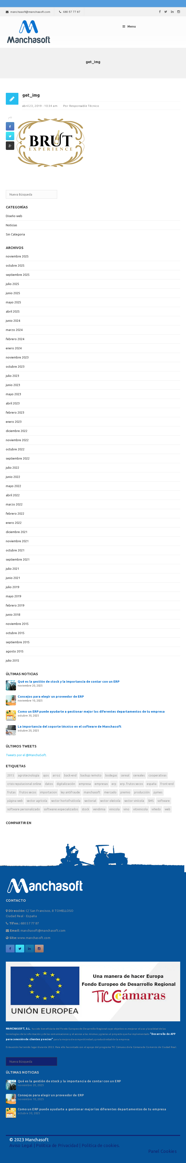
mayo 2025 (13, 302)
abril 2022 (13, 495)
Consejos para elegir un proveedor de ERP (51, 696)
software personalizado (23, 809)
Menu (131, 26)
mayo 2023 (13, 394)
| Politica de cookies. (99, 1145)
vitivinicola (140, 809)
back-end (70, 775)
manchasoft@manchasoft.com (30, 12)
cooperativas (157, 775)
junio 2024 (13, 320)
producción (142, 792)
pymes (158, 792)
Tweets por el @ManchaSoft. (26, 755)
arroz (56, 775)
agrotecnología (28, 775)
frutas (11, 792)
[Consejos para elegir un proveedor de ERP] (11, 700)
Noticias (11, 225)
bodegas (111, 775)
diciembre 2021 (16, 532)
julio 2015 (12, 660)
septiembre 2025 (18, 274)
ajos (46, 775)
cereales (139, 775)
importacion (48, 792)
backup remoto (90, 775)
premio (125, 792)
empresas (101, 783)
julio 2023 (12, 375)
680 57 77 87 (71, 12)
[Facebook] (160, 11)
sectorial (90, 800)
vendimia (99, 809)
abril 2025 (13, 311)
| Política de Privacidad (55, 1145)
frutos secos (27, 792)
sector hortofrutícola (65, 800)
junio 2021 (13, 577)
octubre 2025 (15, 265)
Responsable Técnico (84, 105)
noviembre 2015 (17, 623)
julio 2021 (12, 568)
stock (85, 809)
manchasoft (92, 792)
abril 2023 (13, 403)
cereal (125, 775)
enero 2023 (14, 421)
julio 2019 (12, 587)
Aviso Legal (20, 1145)
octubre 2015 (15, 633)
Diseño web (14, 216)
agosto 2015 (14, 651)
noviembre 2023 (17, 357)
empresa (85, 783)
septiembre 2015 (18, 642)
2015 (10, 775)
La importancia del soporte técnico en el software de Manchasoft (69, 726)
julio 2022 (12, 467)
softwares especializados (61, 809)
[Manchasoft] (28, 32)
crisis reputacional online (24, 783)
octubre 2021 (15, 550)
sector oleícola (110, 800)
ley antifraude (70, 792)
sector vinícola (134, 800)
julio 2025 (12, 283)
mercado (110, 792)
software (163, 800)
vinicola (114, 809)
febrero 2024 (15, 339)
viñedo (156, 809)
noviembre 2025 (17, 256)
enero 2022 (14, 522)
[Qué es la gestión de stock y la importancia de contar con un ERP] (11, 685)
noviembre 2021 (17, 541)
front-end (167, 783)
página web (15, 800)
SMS (151, 800)
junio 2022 (13, 476)
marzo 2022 (14, 504)
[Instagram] (178, 11)
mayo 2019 (13, 596)
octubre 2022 (15, 449)
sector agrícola (37, 800)
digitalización (66, 783)
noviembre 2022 (17, 440)
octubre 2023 (15, 366)
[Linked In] (172, 11)
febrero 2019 (15, 605)
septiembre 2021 (18, 559)
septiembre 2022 (18, 458)
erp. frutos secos (131, 783)
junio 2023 (13, 385)
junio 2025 (13, 293)
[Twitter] (165, 11)
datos (49, 783)
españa (151, 783)
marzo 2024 (14, 329)
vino (126, 809)
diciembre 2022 (16, 430)
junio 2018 (13, 614)
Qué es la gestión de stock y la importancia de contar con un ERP (68, 681)
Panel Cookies (162, 1151)
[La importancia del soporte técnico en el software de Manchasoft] (11, 729)
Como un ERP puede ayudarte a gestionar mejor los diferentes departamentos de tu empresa (91, 711)
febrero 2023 (15, 412)
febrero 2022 (15, 513)
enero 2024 (14, 348)
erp (114, 783)
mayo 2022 (13, 486)
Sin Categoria (15, 234)
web (167, 809)
